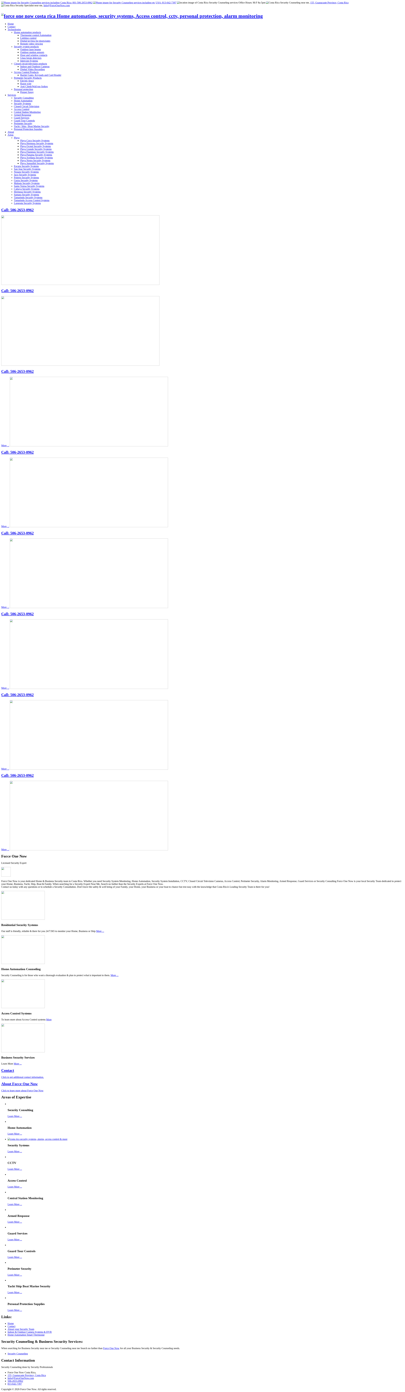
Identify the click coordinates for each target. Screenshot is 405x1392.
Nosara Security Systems (26, 172)
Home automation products (27, 32)
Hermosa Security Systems (27, 191)
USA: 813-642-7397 (166, 2)
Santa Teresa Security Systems (29, 186)
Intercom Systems (29, 60)
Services (12, 95)
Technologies (14, 29)
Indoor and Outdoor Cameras (35, 66)
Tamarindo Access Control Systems (31, 200)
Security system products (26, 46)
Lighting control (28, 38)
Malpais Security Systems (27, 183)
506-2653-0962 (15, 1381)
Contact (11, 26)
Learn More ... (15, 1116)
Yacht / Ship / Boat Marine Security (31, 126)
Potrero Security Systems (26, 177)
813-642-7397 (15, 1384)
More (49, 1019)
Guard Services (21, 117)
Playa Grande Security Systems (36, 149)
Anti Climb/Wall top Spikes (34, 86)
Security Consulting (24, 97)
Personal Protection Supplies (28, 129)
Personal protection (23, 89)
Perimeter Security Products (28, 78)
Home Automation (23, 100)
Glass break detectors (30, 58)
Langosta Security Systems (27, 203)
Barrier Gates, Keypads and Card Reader (40, 75)
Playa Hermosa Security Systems (36, 143)
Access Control (21, 109)
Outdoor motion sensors (32, 52)
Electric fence (27, 80)
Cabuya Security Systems (26, 189)
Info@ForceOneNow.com (57, 5)
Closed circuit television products (30, 63)
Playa (16, 137)
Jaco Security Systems (25, 174)
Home (11, 23)
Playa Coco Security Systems (35, 140)
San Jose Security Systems (27, 169)
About (11, 132)
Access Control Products (26, 72)
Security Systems (22, 103)
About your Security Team (21, 1329)
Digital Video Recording (32, 69)
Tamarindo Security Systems (28, 197)
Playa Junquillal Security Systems (37, 163)
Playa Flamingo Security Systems (37, 152)
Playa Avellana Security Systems (36, 157)
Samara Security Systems (26, 194)
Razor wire (25, 83)
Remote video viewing (31, 43)
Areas (10, 135)
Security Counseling (18, 1353)
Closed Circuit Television (26, 106)
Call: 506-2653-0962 (17, 210)
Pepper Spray (27, 92)
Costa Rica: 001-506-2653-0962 (76, 2)
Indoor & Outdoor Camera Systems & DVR (30, 1332)
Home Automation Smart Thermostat (26, 1334)
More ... (5, 445)
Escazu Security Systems (26, 166)
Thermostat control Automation (35, 35)
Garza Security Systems (26, 180)
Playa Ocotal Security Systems (35, 146)
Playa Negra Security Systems (35, 160)
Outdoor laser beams (30, 49)
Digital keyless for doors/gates (35, 41)
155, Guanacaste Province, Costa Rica (329, 2)
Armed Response (22, 115)
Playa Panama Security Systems (36, 154)
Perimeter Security (23, 123)
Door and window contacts (33, 55)
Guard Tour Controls (24, 120)
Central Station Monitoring (27, 112)
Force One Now (111, 1348)
